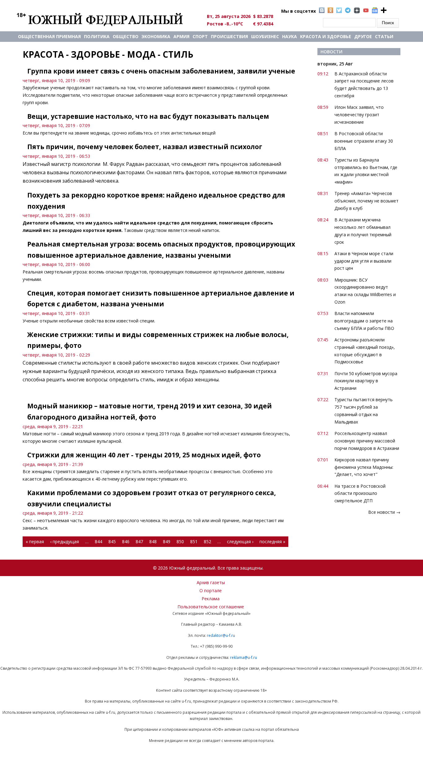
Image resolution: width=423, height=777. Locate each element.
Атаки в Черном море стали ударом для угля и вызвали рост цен (363, 261)
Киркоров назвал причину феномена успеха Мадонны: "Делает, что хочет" (363, 467)
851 (194, 541)
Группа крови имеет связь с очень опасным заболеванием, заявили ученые (161, 71)
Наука (289, 36)
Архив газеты (211, 582)
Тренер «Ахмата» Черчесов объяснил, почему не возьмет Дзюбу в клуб (366, 200)
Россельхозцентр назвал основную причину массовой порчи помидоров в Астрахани (366, 440)
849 (166, 541)
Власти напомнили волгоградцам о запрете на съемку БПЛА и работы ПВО (364, 320)
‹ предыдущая (64, 541)
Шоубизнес (265, 36)
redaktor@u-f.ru (221, 635)
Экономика (156, 36)
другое (363, 36)
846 (125, 541)
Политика (97, 36)
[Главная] (107, 19)
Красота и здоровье (325, 36)
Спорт (200, 36)
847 (139, 541)
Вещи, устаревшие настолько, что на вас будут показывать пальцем (148, 116)
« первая (35, 541)
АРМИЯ (181, 36)
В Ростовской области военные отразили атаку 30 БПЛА (363, 141)
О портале (210, 590)
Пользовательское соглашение (210, 607)
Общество (125, 36)
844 (98, 541)
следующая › (240, 541)
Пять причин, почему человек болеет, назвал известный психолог (144, 146)
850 (180, 541)
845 (112, 541)
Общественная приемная (49, 36)
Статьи (384, 36)
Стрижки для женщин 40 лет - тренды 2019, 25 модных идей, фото (144, 455)
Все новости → (384, 512)
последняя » (272, 541)
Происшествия (229, 36)
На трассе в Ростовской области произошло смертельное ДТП (360, 493)
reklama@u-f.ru (243, 657)
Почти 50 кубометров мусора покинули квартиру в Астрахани (365, 381)
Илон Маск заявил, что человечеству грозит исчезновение (359, 114)
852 (207, 541)
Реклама (211, 599)
